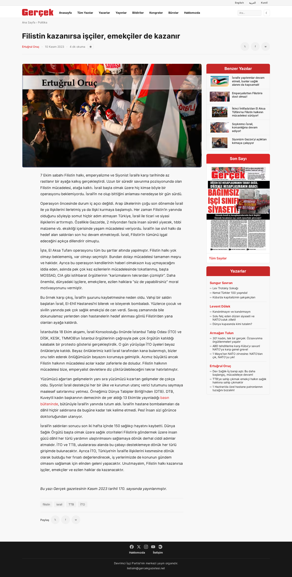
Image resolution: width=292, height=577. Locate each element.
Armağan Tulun (222, 333)
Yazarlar (104, 12)
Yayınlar (121, 12)
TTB (71, 504)
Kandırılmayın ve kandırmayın (231, 311)
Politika (42, 22)
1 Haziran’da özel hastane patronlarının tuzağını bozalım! (238, 388)
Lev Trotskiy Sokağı (225, 288)
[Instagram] (146, 547)
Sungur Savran (221, 283)
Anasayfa (65, 12)
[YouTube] (153, 547)
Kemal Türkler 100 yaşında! (230, 292)
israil (59, 504)
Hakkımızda (192, 12)
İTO (82, 504)
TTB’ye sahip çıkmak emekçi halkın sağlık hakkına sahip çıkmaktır (239, 380)
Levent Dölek (220, 306)
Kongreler (156, 12)
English (239, 2)
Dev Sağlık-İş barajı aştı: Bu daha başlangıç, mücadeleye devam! (234, 372)
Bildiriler (138, 12)
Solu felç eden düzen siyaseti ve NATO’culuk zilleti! (233, 317)
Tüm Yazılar (85, 12)
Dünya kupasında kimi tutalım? (232, 324)
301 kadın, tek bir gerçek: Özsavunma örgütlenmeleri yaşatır (237, 340)
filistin (46, 504)
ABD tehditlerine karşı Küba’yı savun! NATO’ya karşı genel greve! (236, 347)
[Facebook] (132, 547)
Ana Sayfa (28, 22)
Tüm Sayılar (218, 258)
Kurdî (264, 2)
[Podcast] (160, 547)
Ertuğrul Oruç (30, 46)
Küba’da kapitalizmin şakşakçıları (234, 297)
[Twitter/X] (139, 547)
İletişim (158, 552)
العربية (252, 2)
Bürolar (173, 12)
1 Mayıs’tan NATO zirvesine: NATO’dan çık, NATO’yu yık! (238, 355)
